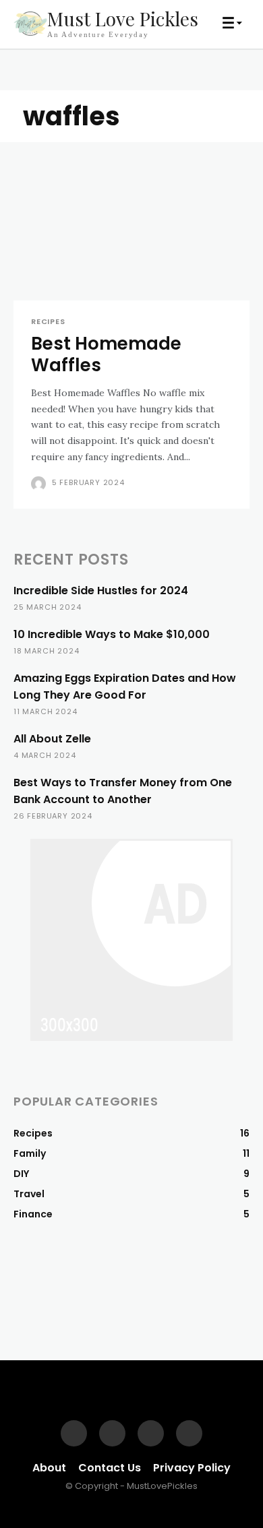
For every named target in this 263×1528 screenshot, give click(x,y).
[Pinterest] (151, 1433)
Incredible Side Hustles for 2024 (100, 590)
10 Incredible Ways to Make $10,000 (111, 634)
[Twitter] (189, 1433)
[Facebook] (74, 1433)
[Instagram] (112, 1433)
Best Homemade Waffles (106, 354)
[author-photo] (40, 483)
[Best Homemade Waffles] (131, 241)
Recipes (48, 321)
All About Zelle (52, 738)
